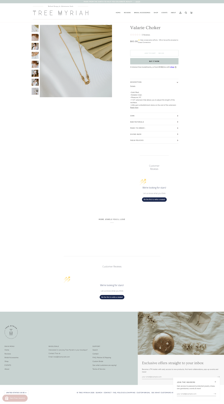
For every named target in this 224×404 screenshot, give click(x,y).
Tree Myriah (84, 392)
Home (7, 350)
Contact (95, 354)
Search (95, 350)
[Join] (213, 394)
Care (132, 116)
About (7, 369)
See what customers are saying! (105, 365)
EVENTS (8, 365)
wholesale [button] (54, 346)
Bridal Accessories (11, 357)
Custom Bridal (98, 361)
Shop (7, 361)
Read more (134, 107)
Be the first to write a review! (154, 199)
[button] (118, 12)
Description (136, 82)
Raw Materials (137, 122)
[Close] (216, 380)
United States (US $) (15, 392)
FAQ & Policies (137, 140)
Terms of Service (99, 369)
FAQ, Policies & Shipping (102, 357)
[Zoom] (44, 93)
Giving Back (136, 134)
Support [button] (96, 346)
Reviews (8, 354)
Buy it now (154, 61)
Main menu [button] (10, 346)
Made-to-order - (138, 128)
